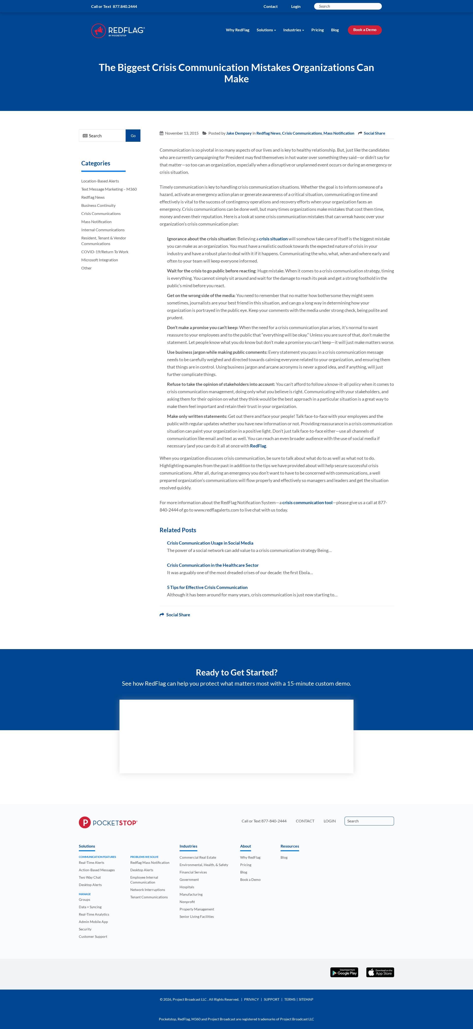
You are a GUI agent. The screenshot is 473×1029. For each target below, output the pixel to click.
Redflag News (93, 197)
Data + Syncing (90, 907)
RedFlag (258, 445)
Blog (335, 29)
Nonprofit (187, 902)
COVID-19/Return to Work (104, 251)
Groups (84, 899)
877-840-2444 (274, 820)
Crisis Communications (101, 213)
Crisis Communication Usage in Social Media (210, 543)
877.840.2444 (125, 6)
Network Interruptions (147, 889)
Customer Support (93, 936)
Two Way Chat (90, 877)
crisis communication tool (307, 502)
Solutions (265, 29)
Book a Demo (364, 29)
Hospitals (187, 887)
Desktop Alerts (90, 885)
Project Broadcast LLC (190, 999)
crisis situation (273, 238)
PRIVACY (251, 999)
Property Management (197, 909)
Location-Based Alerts (100, 180)
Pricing (317, 29)
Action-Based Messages (97, 870)
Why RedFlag (237, 29)
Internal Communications (103, 229)
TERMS (289, 999)
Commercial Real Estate (198, 857)
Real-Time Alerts (91, 862)
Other (86, 268)
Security (85, 929)
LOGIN (330, 820)
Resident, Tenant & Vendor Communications (103, 240)
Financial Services (193, 872)
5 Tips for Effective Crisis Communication (207, 587)
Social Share (374, 133)
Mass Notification (96, 221)
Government (189, 879)
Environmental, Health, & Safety (204, 865)
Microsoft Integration (99, 259)
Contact (271, 6)
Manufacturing (191, 894)
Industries (292, 29)
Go (133, 135)
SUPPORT (271, 999)
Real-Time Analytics (94, 914)
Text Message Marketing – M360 (109, 189)
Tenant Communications (149, 897)
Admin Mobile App (93, 922)
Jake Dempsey (239, 133)
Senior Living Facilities (197, 916)
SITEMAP (306, 999)
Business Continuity (98, 205)
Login (296, 6)
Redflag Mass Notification (149, 862)
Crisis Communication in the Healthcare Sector (213, 565)
